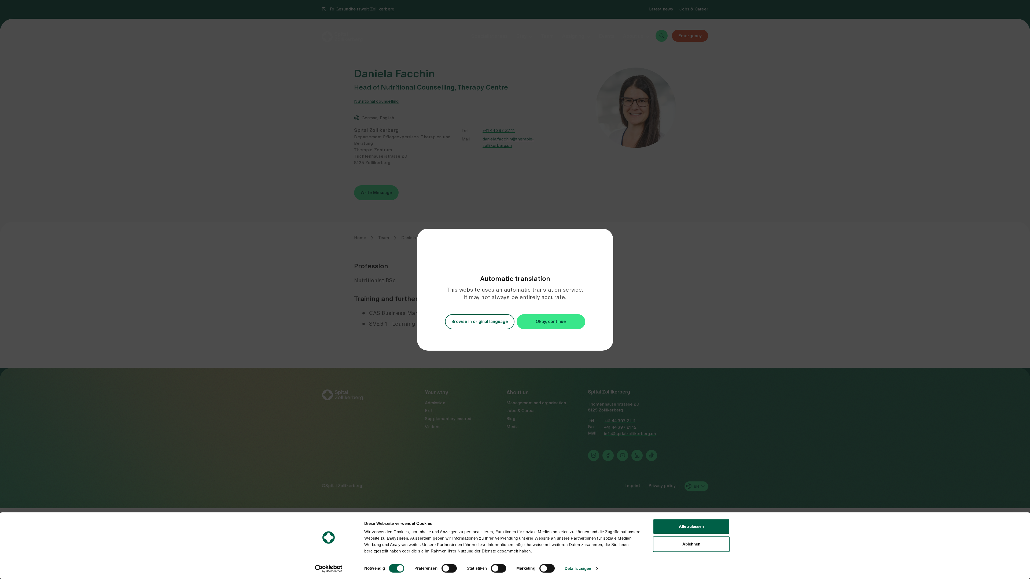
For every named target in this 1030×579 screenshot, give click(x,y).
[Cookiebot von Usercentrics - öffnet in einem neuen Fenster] (328, 569)
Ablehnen (691, 544)
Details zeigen (578, 568)
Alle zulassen (691, 526)
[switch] (449, 568)
